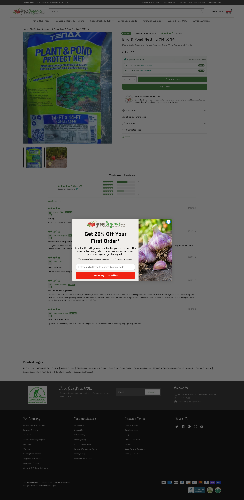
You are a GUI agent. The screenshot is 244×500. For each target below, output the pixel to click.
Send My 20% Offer (105, 275)
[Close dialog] (168, 222)
